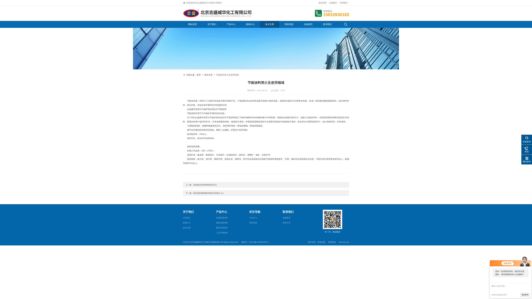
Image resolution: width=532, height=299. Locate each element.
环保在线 (321, 242)
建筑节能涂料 (222, 228)
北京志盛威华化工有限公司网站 (207, 3)
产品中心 (231, 24)
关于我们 (211, 24)
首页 (199, 75)
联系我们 (344, 3)
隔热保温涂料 (222, 223)
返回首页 (322, 3)
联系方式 (286, 223)
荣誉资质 (289, 24)
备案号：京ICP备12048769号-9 (255, 242)
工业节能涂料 (222, 233)
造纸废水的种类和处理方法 (205, 185)
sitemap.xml (344, 242)
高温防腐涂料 (222, 218)
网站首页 (192, 24)
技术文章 (269, 24)
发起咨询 (525, 295)
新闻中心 (250, 24)
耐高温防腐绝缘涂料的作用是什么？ (208, 193)
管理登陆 (332, 242)
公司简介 (187, 218)
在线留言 (333, 3)
